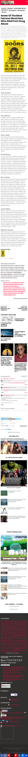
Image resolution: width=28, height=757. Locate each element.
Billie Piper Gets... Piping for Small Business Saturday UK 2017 (17, 594)
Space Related (10, 643)
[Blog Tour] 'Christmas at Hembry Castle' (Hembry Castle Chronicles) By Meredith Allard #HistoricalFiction (17, 569)
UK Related (3, 648)
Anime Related (12, 620)
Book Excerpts (24, 621)
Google (25, 631)
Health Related (12, 632)
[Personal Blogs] (4, 722)
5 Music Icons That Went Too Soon (13, 282)
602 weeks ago (12, 395)
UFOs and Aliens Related (22, 647)
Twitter (15, 647)
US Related (16, 648)
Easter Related (19, 627)
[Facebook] (2, 755)
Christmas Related (5, 625)
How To (7, 634)
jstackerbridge (5, 387)
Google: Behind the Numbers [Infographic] (14, 491)
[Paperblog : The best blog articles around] (14, 695)
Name (2, 420)
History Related (20, 632)
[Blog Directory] (3, 713)
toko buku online (6, 395)
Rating (7, 378)
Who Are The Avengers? (14, 487)
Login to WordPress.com (11, 419)
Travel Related (10, 647)
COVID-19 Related (18, 623)
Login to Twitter (18, 419)
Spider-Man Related (18, 643)
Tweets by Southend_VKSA (14, 606)
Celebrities (10, 8)
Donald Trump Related (10, 627)
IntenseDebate (8, 429)
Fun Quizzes (7, 631)
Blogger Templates (20, 747)
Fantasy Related (19, 630)
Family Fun (13, 630)
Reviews (25, 640)
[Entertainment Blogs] (14, 699)
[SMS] (23, 755)
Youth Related (6, 652)
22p (9, 387)
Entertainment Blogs (14, 700)
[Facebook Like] (5, 755)
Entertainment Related (20, 8)
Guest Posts (4, 10)
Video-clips (17, 650)
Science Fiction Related (7, 642)
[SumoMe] (26, 755)
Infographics (21, 634)
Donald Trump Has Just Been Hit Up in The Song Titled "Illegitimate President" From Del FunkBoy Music (17, 517)
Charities (25, 624)
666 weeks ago (13, 387)
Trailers (5, 647)
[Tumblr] (19, 755)
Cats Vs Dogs (15, 624)
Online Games (14, 638)
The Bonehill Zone (12, 645)
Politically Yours (6, 640)
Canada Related (4, 624)
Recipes (13, 640)
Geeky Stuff (21, 631)
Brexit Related (11, 623)
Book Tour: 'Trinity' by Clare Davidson (22, 308)
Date (5, 378)
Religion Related (19, 640)
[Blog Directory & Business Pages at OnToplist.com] (11, 725)
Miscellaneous (12, 10)
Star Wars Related (9, 644)
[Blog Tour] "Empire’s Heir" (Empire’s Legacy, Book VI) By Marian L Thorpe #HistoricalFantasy (14, 670)
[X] (12, 755)
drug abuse (6, 390)
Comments (4, 686)
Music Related (21, 10)
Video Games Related (9, 650)
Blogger (20, 653)
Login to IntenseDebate (4, 419)
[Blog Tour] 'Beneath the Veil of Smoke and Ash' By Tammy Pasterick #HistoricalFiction (17, 500)
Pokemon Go (24, 638)
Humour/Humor (13, 634)
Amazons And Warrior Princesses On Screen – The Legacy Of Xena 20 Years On (14, 439)
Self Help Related (19, 642)
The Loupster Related (21, 645)
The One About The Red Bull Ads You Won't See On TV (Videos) (16, 508)
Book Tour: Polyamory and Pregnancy (5, 308)
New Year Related (23, 637)
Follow (23, 712)
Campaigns (24, 623)
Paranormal (19, 638)
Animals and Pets (5, 620)
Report (26, 384)
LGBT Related (10, 635)
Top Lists (3, 12)
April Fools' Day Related (19, 620)
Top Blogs (2, 723)
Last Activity (11, 378)
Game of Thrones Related (14, 631)
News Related (5, 638)
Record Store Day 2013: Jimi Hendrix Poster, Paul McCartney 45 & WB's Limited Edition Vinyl (14, 293)
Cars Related (10, 624)
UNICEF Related (10, 648)
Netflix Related (16, 637)
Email (11, 420)
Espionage (7, 630)
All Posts (3, 8)
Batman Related (13, 621)
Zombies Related (13, 652)
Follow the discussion (26, 376)
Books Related (4, 623)
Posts (3, 684)
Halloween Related (4, 632)
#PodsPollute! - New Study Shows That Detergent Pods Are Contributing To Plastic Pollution (14, 563)
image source (11, 258)
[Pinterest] (9, 755)
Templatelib (17, 748)
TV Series (24, 644)
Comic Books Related (15, 625)
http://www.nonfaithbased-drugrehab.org (17, 382)
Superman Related (17, 644)
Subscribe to (3, 425)
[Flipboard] (16, 755)
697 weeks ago (9, 380)
